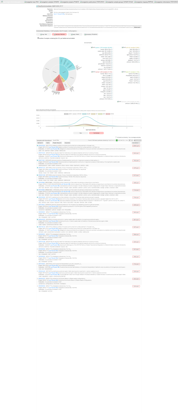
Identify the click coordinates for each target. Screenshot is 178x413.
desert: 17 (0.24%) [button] (133, 53)
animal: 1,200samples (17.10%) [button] (104, 72)
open (50, 147)
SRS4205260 (42, 145)
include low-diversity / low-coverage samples (129, 137)
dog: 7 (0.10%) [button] (107, 88)
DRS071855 (42, 160)
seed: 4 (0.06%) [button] (134, 77)
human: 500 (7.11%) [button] (105, 73)
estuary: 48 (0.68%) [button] (106, 60)
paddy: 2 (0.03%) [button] (134, 58)
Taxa (37, 2)
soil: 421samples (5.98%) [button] (132, 47)
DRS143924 (42, 204)
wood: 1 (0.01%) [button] (134, 79)
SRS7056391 (42, 263)
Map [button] (46, 34)
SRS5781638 (42, 241)
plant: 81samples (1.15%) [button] (132, 72)
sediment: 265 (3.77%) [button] (105, 54)
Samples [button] (62, 34)
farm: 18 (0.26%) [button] (134, 51)
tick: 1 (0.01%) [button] (107, 97)
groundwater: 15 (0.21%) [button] (104, 64)
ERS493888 (41, 182)
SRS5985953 (42, 286)
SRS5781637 (42, 153)
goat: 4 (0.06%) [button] (107, 90)
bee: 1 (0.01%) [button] (107, 95)
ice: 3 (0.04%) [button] (107, 67)
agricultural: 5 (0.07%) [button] (132, 54)
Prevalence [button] (94, 34)
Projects (76, 2)
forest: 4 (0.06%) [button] (134, 56)
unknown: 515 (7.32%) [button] (105, 99)
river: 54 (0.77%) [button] (107, 58)
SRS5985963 (42, 249)
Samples (56, 2)
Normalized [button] (96, 133)
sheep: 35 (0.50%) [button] (106, 77)
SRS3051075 (42, 167)
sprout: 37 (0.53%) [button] (133, 73)
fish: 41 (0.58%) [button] (107, 75)
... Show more (137, 27)
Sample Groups (128, 2)
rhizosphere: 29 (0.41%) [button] (132, 75)
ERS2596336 (42, 197)
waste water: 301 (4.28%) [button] (104, 51)
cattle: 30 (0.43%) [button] (106, 79)
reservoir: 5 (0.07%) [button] (106, 65)
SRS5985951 (42, 234)
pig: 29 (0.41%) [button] (107, 81)
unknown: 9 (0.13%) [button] (133, 82)
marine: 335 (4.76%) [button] (105, 49)
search (54, 147)
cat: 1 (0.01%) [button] (107, 93)
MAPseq (150, 2)
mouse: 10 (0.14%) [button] (106, 86)
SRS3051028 (42, 175)
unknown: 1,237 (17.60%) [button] (104, 69)
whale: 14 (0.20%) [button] (106, 82)
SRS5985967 (42, 212)
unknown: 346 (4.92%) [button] (132, 62)
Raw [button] (81, 133)
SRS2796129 (42, 227)
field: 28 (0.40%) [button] (134, 49)
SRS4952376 (42, 278)
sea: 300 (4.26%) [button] (106, 53)
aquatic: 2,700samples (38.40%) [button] (103, 47)
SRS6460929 (42, 219)
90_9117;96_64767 (58, 14)
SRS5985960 (42, 256)
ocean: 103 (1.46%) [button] (106, 56)
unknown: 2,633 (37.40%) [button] (131, 103)
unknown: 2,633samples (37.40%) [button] (130, 101)
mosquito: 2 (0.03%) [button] (105, 91)
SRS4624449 (42, 271)
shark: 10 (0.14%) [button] (106, 84)
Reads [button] (77, 34)
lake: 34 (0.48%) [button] (107, 62)
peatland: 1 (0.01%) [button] (133, 60)
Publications (100, 2)
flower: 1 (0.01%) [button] (133, 81)
